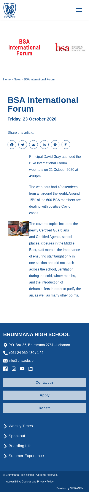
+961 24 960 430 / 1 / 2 (25, 353)
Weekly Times (20, 426)
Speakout (16, 436)
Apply (44, 395)
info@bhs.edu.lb (20, 360)
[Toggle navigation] (83, 10)
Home (7, 79)
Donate (45, 408)
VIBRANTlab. (78, 488)
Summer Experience (26, 456)
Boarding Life (20, 446)
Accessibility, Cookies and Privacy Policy (30, 481)
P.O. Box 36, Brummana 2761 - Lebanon (39, 345)
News (17, 79)
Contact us (45, 382)
